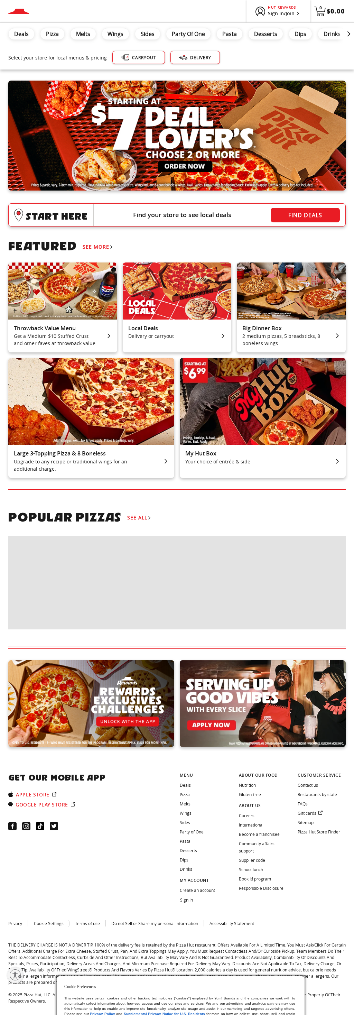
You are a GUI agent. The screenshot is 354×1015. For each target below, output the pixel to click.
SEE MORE (96, 246)
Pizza (52, 34)
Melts (83, 34)
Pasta (229, 34)
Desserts (265, 34)
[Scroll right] (349, 34)
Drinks (332, 34)
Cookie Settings (49, 923)
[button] (177, 215)
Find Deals (305, 215)
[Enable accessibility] (15, 975)
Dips (300, 34)
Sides (148, 34)
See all (137, 517)
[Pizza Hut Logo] (18, 11)
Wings (115, 34)
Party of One (188, 34)
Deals (21, 34)
